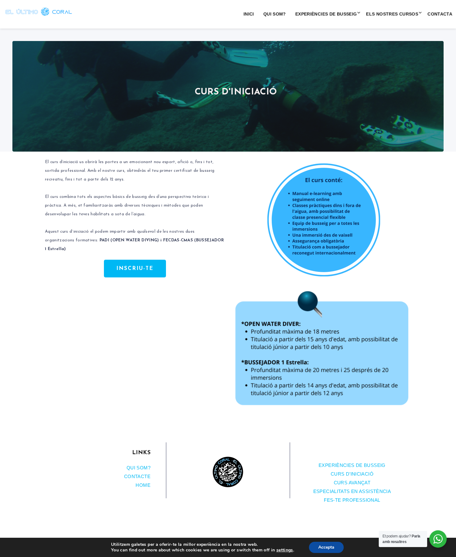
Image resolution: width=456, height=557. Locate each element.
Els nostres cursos (392, 13)
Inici (249, 13)
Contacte (137, 476)
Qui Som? (274, 13)
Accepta (326, 547)
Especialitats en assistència (352, 491)
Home (143, 485)
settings (284, 550)
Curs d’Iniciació (352, 474)
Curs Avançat (352, 482)
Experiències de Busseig (326, 13)
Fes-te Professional (352, 500)
